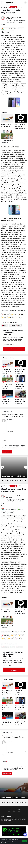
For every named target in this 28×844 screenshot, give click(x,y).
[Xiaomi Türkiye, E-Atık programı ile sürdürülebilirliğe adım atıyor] (20, 397)
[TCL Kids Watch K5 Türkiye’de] (7, 136)
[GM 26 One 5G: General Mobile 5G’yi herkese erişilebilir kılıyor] (20, 382)
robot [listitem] (12, 647)
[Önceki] (2, 467)
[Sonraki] (25, 467)
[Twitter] (14, 810)
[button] (25, 2)
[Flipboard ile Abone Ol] (20, 29)
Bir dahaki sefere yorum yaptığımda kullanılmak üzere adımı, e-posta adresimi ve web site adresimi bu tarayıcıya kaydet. (14, 447)
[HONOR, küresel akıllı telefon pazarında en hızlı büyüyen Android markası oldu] (21, 121)
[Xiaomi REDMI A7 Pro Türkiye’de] (7, 121)
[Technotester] (10, 2)
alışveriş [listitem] (12, 325)
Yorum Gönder (7, 452)
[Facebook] (9, 810)
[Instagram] (19, 810)
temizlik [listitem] (19, 647)
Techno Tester (10, 17)
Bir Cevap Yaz (7, 411)
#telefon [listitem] (4, 325)
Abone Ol (14, 348)
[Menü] (2, 2)
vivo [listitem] (19, 325)
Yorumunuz (10, 419)
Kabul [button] (24, 841)
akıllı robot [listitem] (5, 647)
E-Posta (4, 440)
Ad (3, 433)
